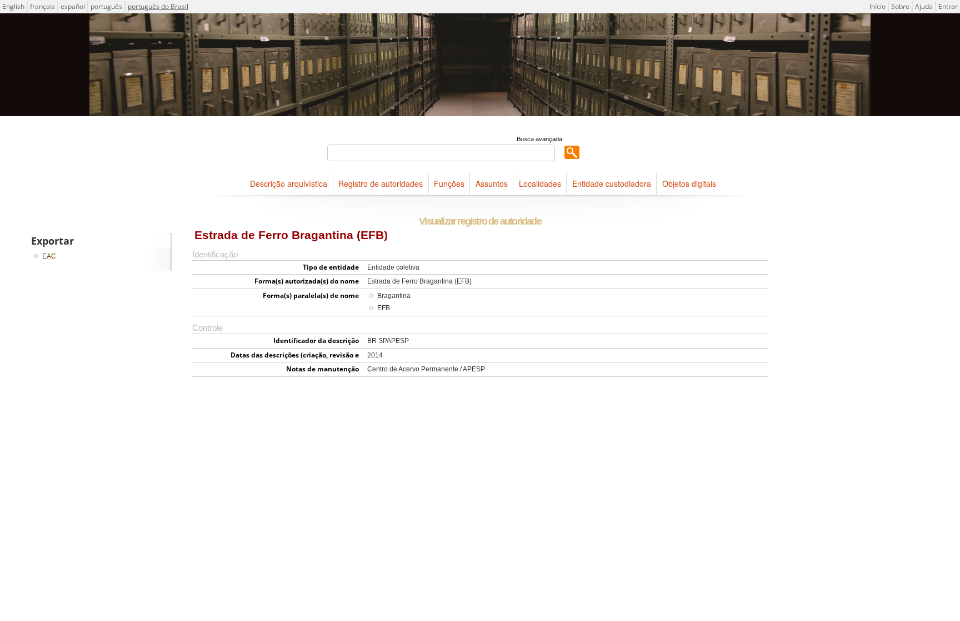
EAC (49, 256)
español (73, 6)
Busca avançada (539, 139)
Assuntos (492, 183)
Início (877, 6)
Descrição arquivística (288, 183)
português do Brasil (158, 6)
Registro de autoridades (380, 183)
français (42, 6)
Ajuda (924, 6)
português (106, 6)
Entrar (948, 6)
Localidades (540, 183)
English (13, 6)
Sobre (900, 6)
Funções (449, 183)
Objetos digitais (689, 183)
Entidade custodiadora (611, 183)
